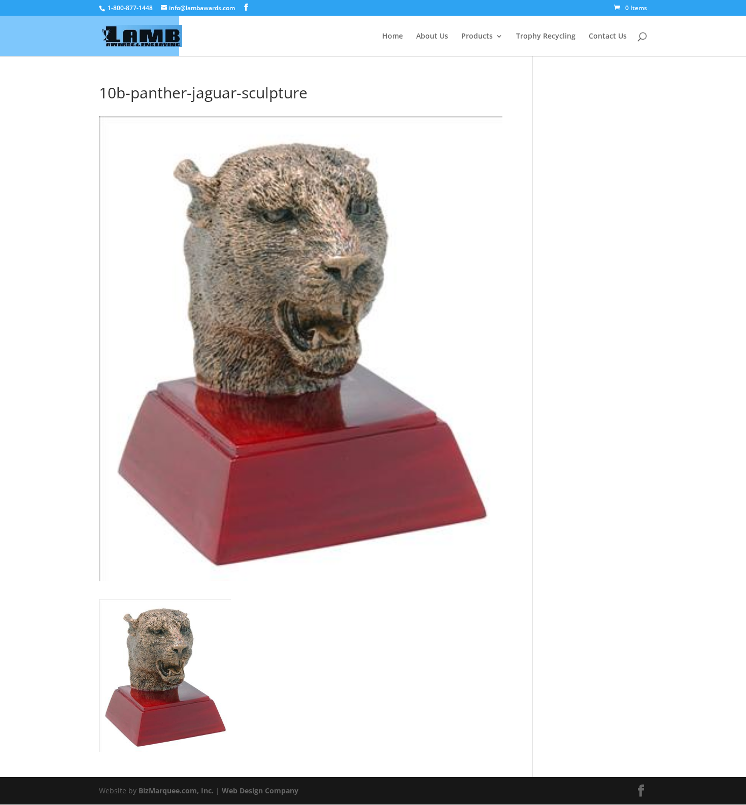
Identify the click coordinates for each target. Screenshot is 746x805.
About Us (432, 36)
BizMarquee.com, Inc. (176, 790)
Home (392, 36)
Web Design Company (260, 790)
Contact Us (608, 36)
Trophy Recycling (545, 36)
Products (477, 36)
